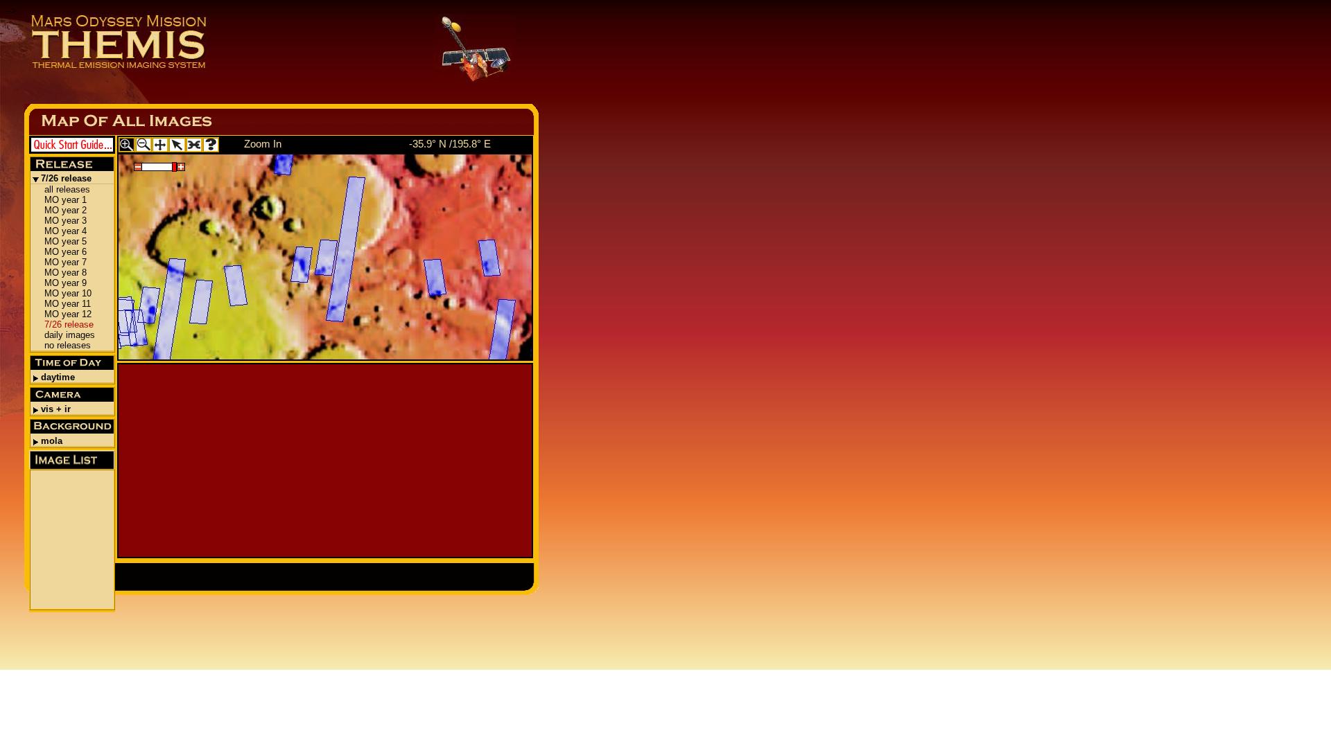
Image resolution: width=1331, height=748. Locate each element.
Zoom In (262, 144)
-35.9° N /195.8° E (450, 144)
